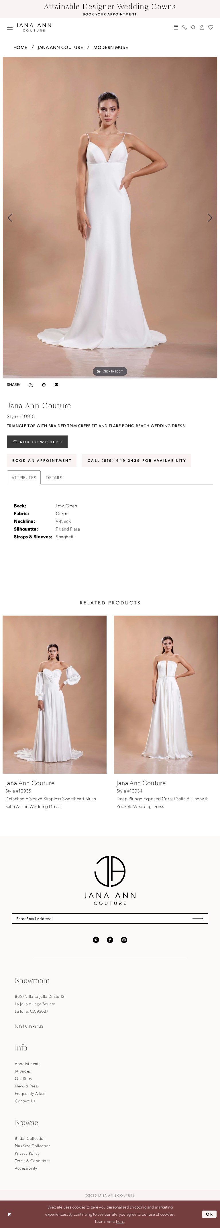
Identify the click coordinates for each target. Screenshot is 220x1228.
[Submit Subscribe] (197, 918)
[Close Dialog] (9, 1214)
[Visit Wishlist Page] (210, 27)
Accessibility (26, 1167)
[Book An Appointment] (176, 27)
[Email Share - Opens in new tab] (56, 384)
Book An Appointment (42, 460)
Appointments (27, 1063)
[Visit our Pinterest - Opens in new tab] (96, 939)
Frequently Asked (30, 1093)
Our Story (23, 1078)
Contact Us (25, 1100)
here (120, 1221)
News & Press (27, 1085)
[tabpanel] (110, 217)
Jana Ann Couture (60, 47)
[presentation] (55, 695)
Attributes (23, 477)
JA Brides (23, 1070)
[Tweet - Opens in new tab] (31, 384)
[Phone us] (184, 27)
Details (54, 477)
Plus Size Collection (33, 1145)
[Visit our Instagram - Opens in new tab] (124, 939)
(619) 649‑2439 (29, 1025)
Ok (210, 1214)
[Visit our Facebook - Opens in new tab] (110, 939)
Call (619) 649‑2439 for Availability (137, 460)
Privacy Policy (27, 1153)
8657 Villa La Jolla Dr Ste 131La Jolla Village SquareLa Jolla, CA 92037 (40, 1004)
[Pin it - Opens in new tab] (44, 384)
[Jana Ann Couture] (34, 27)
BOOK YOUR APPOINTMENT (110, 14)
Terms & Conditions (32, 1160)
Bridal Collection (30, 1138)
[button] (10, 27)
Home (20, 47)
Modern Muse (110, 47)
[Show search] (193, 27)
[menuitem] (10, 27)
